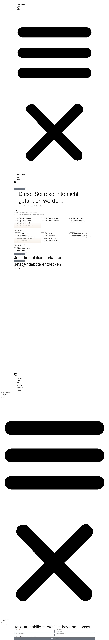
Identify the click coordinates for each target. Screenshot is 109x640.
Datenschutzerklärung (30, 637)
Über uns (19, 6)
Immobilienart (58, 629)
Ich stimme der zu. (28, 636)
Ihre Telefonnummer (59, 633)
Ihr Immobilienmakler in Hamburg (19, 267)
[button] (54, 92)
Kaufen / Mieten (21, 4)
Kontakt (19, 9)
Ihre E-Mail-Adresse (19, 633)
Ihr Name (16, 629)
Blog (18, 8)
